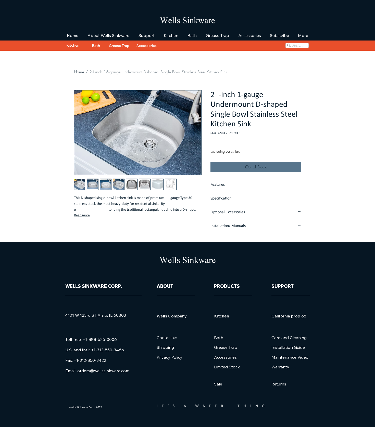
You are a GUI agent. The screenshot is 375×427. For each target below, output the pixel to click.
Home (79, 72)
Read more (82, 215)
